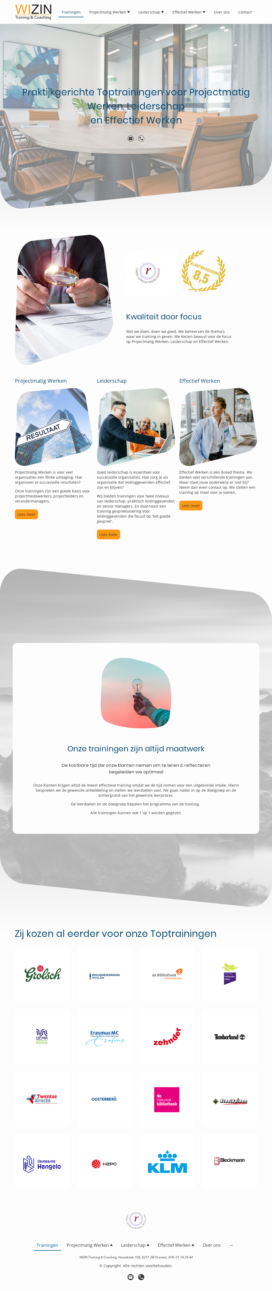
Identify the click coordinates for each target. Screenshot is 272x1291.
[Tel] (141, 138)
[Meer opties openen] (231, 1245)
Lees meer (26, 514)
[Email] (131, 138)
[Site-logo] (33, 12)
